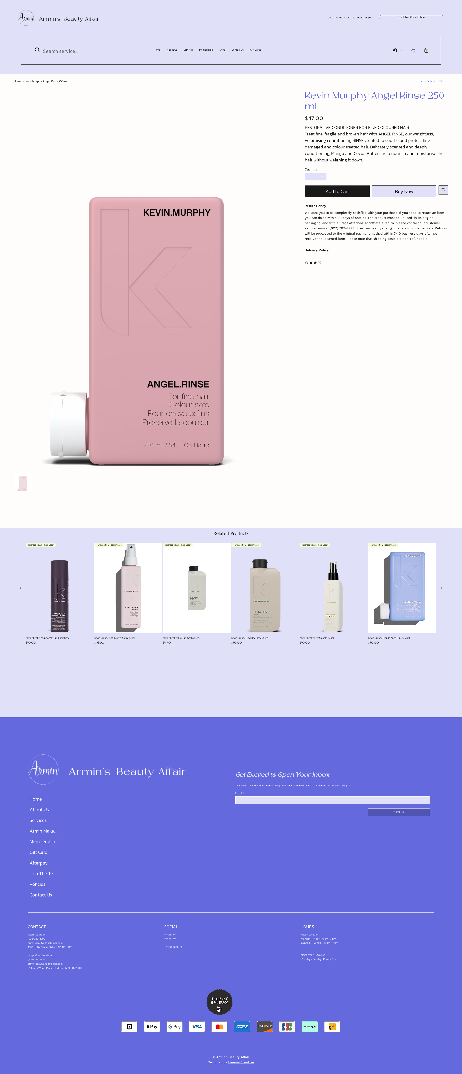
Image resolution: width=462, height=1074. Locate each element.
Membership (42, 841)
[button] (426, 50)
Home (36, 798)
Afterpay (39, 862)
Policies (37, 884)
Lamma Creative (241, 1062)
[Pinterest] (315, 263)
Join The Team (43, 873)
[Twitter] (319, 263)
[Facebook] (311, 263)
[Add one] (322, 176)
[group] (230, 594)
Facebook (170, 938)
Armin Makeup (43, 830)
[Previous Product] (20, 588)
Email (239, 793)
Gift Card (38, 852)
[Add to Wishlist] (443, 190)
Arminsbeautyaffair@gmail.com (384, 228)
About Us (39, 809)
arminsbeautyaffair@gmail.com (45, 943)
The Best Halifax (174, 946)
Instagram (170, 934)
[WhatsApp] (306, 263)
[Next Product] (441, 588)
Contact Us (41, 894)
